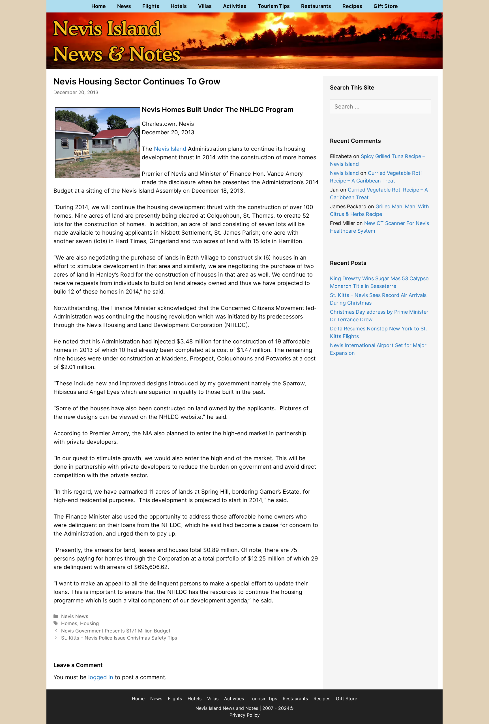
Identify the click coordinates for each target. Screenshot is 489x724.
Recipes (352, 6)
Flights (150, 6)
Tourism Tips (274, 6)
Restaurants (316, 6)
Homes (69, 623)
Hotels (179, 6)
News (124, 6)
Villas (205, 6)
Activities (234, 6)
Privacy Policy (245, 715)
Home (98, 6)
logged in (100, 677)
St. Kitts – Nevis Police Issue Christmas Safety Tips (119, 638)
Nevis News (74, 616)
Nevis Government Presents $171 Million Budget (115, 631)
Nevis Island (170, 148)
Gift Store (386, 6)
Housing (89, 623)
